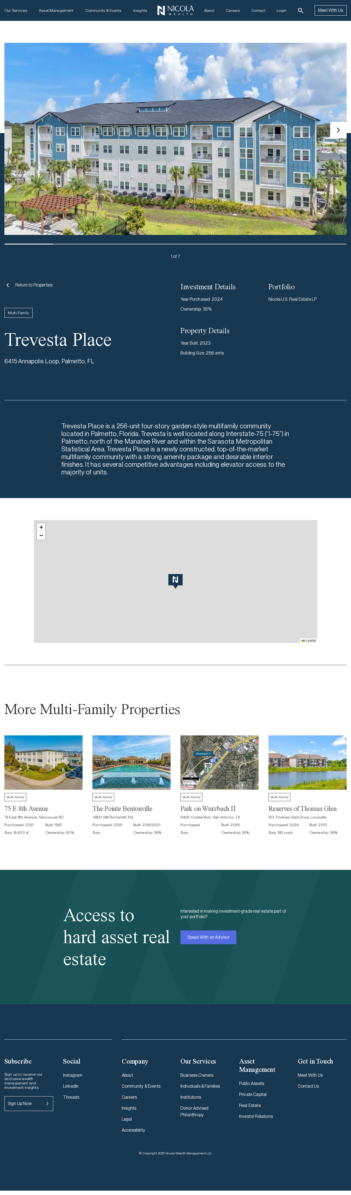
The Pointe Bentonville (122, 808)
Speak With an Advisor (208, 937)
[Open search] (300, 10)
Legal (127, 1119)
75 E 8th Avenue (26, 808)
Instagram (72, 1075)
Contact (258, 10)
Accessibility (133, 1130)
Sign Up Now (20, 1103)
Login (282, 10)
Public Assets (251, 1083)
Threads (71, 1097)
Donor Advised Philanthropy (194, 1111)
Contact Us (308, 1086)
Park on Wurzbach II (207, 808)
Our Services (15, 10)
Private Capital (253, 1094)
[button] (175, 581)
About (209, 10)
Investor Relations (256, 1116)
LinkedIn (70, 1086)
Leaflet (310, 640)
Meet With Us (330, 10)
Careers (233, 10)
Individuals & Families (200, 1086)
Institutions (190, 1097)
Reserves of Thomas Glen (302, 808)
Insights (140, 10)
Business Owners (196, 1075)
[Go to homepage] (175, 10)
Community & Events (103, 10)
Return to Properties (33, 285)
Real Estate (250, 1105)
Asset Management (56, 10)
